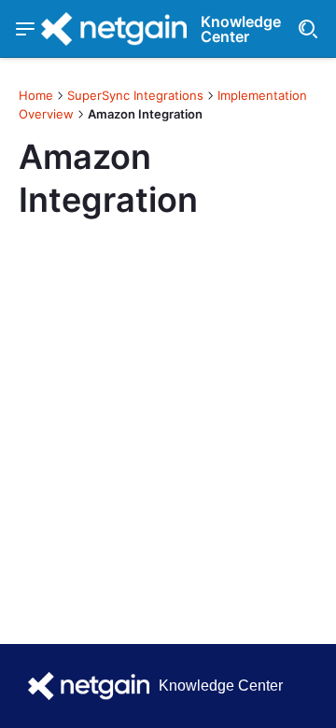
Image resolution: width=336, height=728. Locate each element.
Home (36, 95)
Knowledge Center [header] (241, 29)
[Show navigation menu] (25, 29)
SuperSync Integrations (135, 95)
